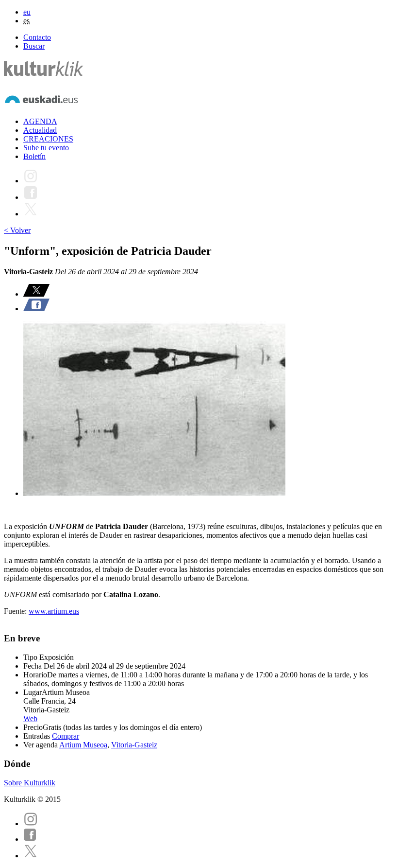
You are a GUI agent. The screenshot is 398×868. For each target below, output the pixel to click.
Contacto (37, 37)
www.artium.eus (54, 611)
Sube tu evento (46, 147)
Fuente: (16, 611)
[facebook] (30, 839)
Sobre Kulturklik (29, 783)
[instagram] (30, 823)
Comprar (65, 736)
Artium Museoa (83, 745)
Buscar (34, 46)
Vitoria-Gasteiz (134, 745)
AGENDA (40, 121)
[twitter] (30, 855)
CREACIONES (48, 139)
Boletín (34, 156)
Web (30, 718)
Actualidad (40, 130)
